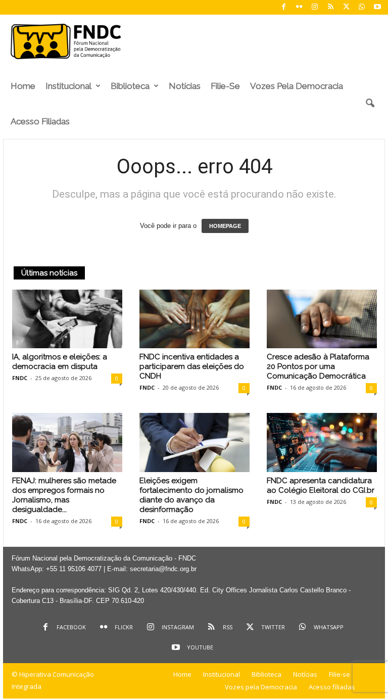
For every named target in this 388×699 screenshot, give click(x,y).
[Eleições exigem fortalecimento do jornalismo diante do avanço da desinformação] (194, 442)
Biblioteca (130, 86)
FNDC (19, 378)
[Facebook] (283, 7)
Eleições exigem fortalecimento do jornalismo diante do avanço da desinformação (191, 495)
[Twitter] (346, 7)
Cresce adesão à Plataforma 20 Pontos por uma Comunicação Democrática (318, 366)
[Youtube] (377, 7)
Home (23, 86)
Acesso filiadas (40, 121)
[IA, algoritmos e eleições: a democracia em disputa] (67, 319)
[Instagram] (315, 7)
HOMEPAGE (225, 226)
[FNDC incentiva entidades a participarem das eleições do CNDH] (194, 319)
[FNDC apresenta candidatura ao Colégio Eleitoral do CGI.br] (322, 442)
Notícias (185, 86)
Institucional (68, 86)
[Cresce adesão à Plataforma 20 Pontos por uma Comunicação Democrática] (322, 319)
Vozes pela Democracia (296, 86)
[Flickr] (299, 7)
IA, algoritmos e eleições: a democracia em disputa (59, 361)
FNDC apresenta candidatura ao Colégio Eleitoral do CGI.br (320, 485)
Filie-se (225, 86)
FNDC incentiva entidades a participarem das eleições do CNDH (191, 366)
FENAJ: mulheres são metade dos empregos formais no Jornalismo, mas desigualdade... (64, 495)
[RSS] (330, 7)
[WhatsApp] (362, 7)
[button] (370, 103)
